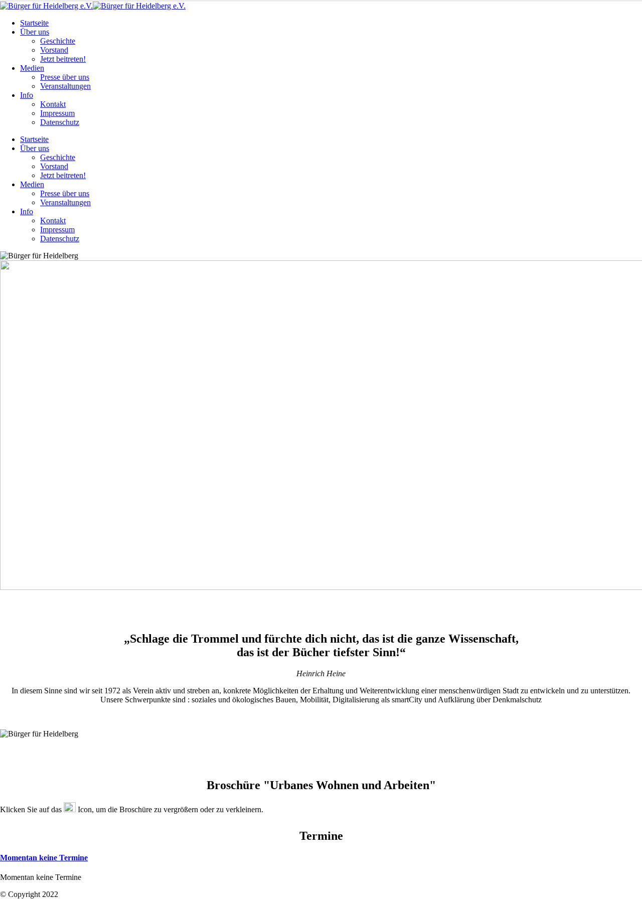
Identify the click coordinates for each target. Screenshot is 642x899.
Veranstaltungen (65, 86)
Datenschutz (59, 122)
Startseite (34, 23)
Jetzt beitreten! (63, 59)
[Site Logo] (93, 6)
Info (26, 95)
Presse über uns (64, 77)
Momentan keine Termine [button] (44, 857)
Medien (32, 68)
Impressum (57, 113)
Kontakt (53, 104)
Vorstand (54, 50)
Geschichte (57, 41)
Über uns (34, 32)
